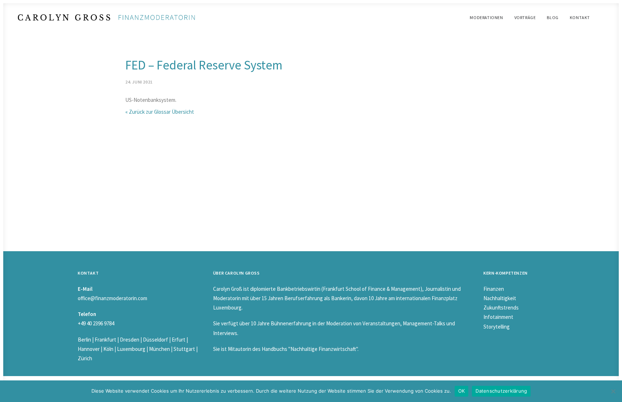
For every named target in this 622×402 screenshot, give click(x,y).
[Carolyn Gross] (106, 17)
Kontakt (580, 17)
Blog (552, 17)
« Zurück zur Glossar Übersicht (159, 111)
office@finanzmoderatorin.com (112, 298)
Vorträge (525, 17)
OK (461, 391)
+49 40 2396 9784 (96, 323)
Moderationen (486, 17)
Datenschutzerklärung (501, 391)
